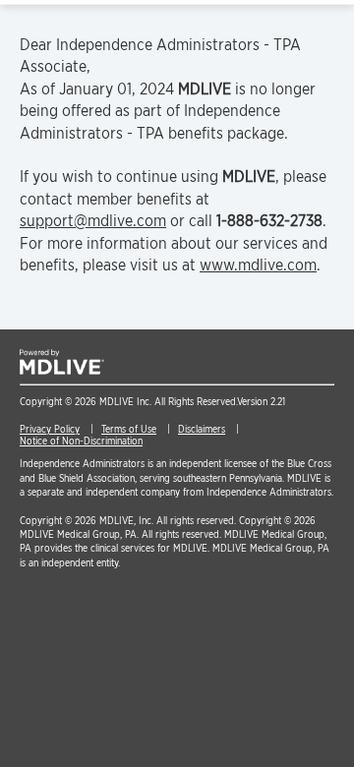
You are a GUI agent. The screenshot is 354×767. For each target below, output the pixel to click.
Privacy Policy (50, 429)
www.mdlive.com (258, 265)
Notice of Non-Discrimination (81, 440)
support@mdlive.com (93, 220)
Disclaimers (201, 429)
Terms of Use (128, 429)
